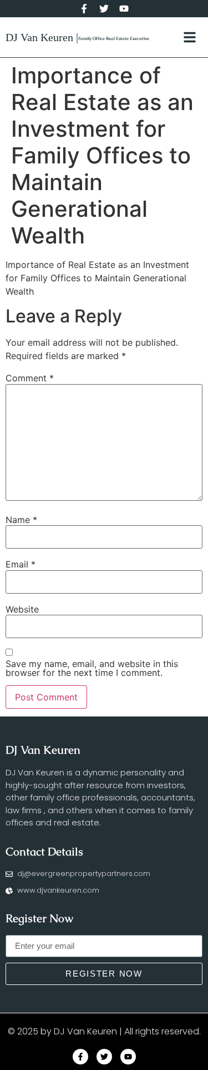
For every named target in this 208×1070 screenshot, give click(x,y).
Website (22, 609)
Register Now (39, 918)
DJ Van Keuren (43, 750)
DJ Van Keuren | (42, 37)
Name (21, 519)
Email (20, 564)
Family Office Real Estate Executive (113, 38)
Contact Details (44, 851)
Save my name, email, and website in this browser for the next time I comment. (92, 668)
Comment (30, 378)
